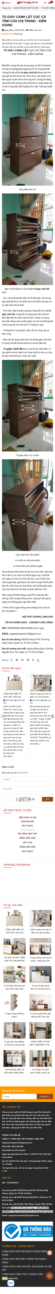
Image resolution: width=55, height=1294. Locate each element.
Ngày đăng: (9, 30)
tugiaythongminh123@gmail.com (25, 634)
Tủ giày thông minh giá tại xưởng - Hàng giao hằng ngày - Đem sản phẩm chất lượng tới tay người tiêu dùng (41, 959)
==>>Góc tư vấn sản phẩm (27, 560)
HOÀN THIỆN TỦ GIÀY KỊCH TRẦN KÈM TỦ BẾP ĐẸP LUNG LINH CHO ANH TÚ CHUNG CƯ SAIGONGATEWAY (40, 1043)
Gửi (47, 799)
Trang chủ (6, 8)
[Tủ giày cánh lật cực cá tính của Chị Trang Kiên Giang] (11, 660)
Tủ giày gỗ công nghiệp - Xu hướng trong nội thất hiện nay (14, 1043)
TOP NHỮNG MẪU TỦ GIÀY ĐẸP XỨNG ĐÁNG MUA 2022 (14, 1071)
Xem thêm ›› (8, 756)
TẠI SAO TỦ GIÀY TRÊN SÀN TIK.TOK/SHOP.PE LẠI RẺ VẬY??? (14, 959)
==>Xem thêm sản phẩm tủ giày (27, 566)
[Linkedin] (22, 660)
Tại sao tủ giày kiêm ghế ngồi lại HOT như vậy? (40, 1015)
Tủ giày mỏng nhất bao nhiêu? (14, 1015)
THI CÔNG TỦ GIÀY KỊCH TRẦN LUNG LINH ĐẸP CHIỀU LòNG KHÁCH (40, 1071)
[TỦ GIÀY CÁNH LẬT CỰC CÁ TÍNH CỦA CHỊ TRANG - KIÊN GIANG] (27, 2)
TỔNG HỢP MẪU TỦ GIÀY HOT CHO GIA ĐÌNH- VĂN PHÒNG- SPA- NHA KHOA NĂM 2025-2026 (12, 695)
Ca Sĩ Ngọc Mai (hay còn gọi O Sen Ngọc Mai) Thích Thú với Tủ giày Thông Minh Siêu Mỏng (14, 987)
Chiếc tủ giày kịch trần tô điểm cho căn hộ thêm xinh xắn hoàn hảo (40, 695)
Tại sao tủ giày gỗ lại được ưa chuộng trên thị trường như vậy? (40, 987)
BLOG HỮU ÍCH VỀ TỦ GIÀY (26, 8)
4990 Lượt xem (35, 30)
